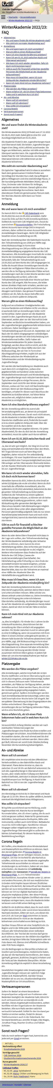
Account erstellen (24, 224)
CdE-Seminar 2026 (12, 1055)
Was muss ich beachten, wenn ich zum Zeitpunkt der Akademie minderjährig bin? (26, 79)
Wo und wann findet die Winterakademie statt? (28, 40)
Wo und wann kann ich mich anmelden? (25, 48)
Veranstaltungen (28, 17)
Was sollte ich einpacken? (18, 105)
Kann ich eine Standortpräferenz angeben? (26, 54)
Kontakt (18, 1084)
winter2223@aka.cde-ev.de (14, 658)
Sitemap (27, 1084)
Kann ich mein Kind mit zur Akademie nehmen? (28, 83)
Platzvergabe (10, 85)
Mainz (16, 1073)
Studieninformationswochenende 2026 (22, 1058)
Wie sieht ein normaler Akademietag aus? (25, 43)
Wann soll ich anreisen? (17, 100)
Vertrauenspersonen (13, 111)
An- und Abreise (11, 97)
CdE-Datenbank (31, 213)
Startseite (13, 17)
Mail (25, 915)
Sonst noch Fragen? (13, 114)
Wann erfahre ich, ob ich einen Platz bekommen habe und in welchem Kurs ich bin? (28, 93)
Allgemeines (9, 37)
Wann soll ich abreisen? (17, 102)
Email (16, 1038)
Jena (15, 1070)
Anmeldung (9, 46)
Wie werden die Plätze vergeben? (21, 88)
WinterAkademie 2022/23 (20, 20)
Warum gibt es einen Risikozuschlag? (23, 51)
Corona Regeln (11, 108)
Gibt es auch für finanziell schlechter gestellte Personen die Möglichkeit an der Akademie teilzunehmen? (27, 71)
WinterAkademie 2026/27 (16, 1064)
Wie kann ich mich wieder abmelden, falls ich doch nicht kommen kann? (27, 64)
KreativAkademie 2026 (14, 1049)
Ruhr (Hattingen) (21, 1076)
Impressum (7, 1084)
